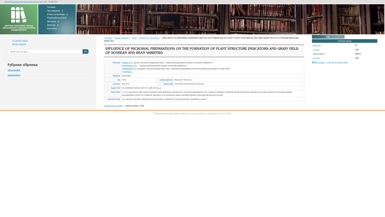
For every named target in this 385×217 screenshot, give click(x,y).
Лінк (158, 88)
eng (328, 37)
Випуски (51, 25)
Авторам (51, 21)
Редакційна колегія (56, 18)
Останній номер (20, 40)
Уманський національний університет (21, 2)
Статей (316, 50)
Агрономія (14, 70)
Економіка (14, 75)
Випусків (317, 45)
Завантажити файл (113, 106)
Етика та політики (56, 14)
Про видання (53, 10)
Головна (51, 7)
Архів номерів (19, 44)
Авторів (316, 58)
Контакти (52, 28)
